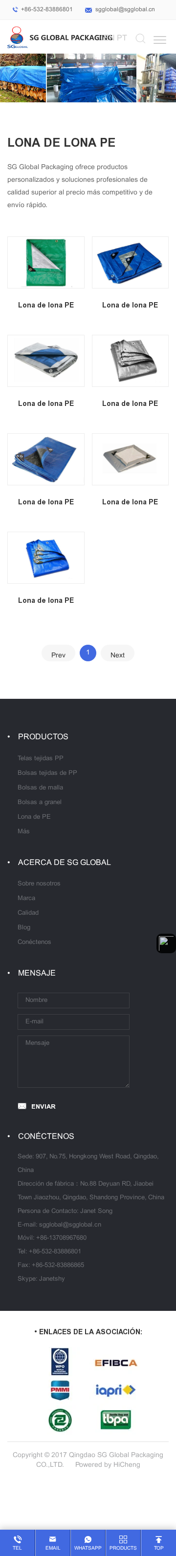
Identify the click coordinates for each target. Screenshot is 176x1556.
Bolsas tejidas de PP (47, 773)
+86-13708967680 (61, 1238)
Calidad (28, 913)
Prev (58, 656)
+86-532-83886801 (47, 10)
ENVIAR (43, 1106)
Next (117, 656)
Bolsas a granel (40, 803)
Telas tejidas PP (41, 759)
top (159, 1548)
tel (17, 1548)
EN (109, 38)
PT (122, 38)
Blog (24, 928)
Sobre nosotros (39, 884)
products (123, 1548)
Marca (26, 899)
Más (24, 832)
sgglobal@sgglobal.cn (125, 10)
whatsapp (88, 1548)
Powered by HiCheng (107, 1465)
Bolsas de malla (40, 788)
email (53, 1548)
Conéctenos (34, 942)
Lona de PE (34, 817)
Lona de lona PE (46, 305)
